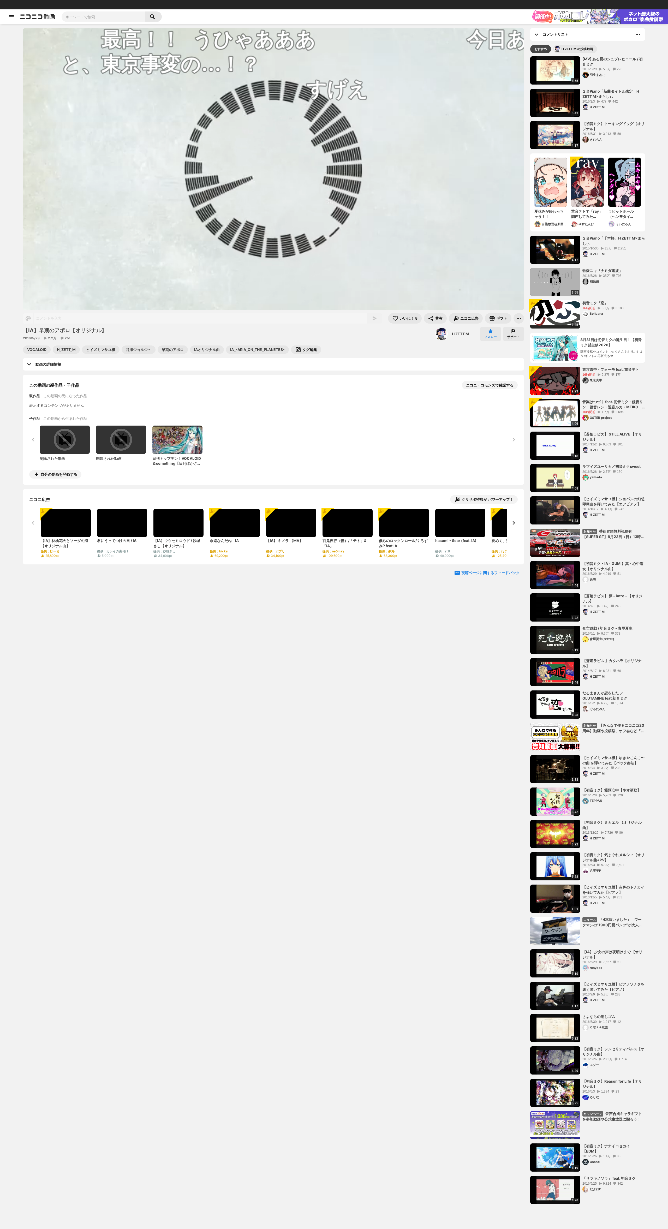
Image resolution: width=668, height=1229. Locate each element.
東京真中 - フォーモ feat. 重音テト (610, 369)
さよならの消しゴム (598, 1016)
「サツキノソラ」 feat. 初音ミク (609, 1178)
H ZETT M (460, 334)
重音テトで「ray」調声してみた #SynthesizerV (587, 214)
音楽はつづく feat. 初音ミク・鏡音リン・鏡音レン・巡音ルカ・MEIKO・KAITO (612, 404)
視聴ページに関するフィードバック (490, 572)
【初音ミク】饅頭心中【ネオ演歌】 (611, 790)
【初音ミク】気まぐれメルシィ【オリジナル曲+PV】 (613, 857)
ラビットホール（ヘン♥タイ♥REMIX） (621, 214)
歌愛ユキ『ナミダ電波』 (602, 270)
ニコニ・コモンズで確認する (490, 385)
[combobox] (103, 16)
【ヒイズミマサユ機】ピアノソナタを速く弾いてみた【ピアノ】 (613, 987)
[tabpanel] (587, 630)
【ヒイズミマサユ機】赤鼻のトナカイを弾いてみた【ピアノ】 (613, 889)
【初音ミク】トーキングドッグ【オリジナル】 (613, 126)
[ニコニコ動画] (37, 16)
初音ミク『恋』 (595, 303)
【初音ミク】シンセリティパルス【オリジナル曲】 (613, 1051)
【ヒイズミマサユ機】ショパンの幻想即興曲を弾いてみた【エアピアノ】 (613, 501)
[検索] (153, 16)
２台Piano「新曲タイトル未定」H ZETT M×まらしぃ (610, 94)
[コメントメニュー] (638, 34)
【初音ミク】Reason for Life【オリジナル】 (612, 1084)
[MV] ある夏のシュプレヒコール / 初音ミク (612, 61)
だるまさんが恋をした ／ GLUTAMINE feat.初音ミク (604, 695)
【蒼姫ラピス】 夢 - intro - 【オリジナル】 (612, 598)
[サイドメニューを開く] (11, 16)
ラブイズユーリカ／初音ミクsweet (611, 466)
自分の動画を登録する (59, 474)
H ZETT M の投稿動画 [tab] (577, 49)
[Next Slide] (513, 523)
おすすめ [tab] (540, 49)
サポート (513, 337)
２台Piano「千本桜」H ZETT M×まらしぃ (613, 241)
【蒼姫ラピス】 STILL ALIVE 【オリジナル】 (612, 437)
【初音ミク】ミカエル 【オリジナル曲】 (612, 825)
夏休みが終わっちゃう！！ (549, 214)
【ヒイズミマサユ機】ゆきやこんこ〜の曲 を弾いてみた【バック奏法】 (613, 760)
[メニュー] (519, 318)
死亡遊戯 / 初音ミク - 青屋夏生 (607, 628)
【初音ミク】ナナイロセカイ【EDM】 (606, 1148)
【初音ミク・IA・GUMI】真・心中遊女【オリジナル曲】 (612, 566)
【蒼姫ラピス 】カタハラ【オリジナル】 (612, 663)
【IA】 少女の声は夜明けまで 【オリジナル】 (612, 954)
